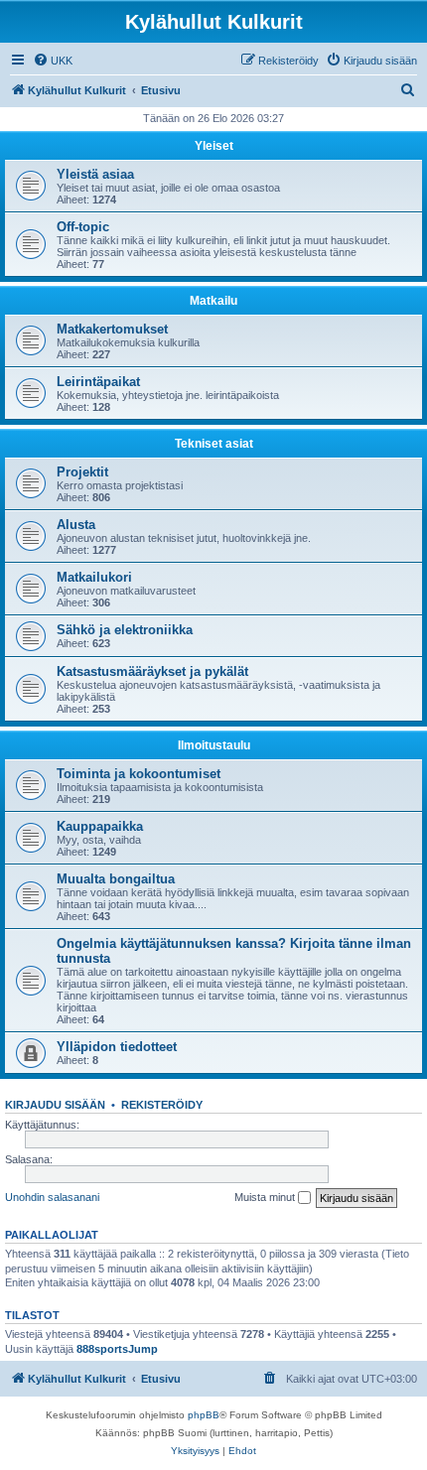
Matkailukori (94, 577)
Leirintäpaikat (98, 381)
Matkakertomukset (112, 329)
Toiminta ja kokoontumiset (138, 773)
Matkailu (213, 301)
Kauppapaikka (100, 826)
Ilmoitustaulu (214, 745)
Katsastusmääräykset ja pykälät (152, 671)
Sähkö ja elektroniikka (125, 629)
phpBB (203, 1414)
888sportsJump (117, 1349)
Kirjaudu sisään (55, 1105)
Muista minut (266, 1197)
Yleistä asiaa (95, 174)
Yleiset (214, 146)
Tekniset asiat (214, 444)
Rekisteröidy (162, 1105)
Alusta (76, 524)
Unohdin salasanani (52, 1197)
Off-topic (83, 226)
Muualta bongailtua (116, 878)
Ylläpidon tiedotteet (117, 1046)
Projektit (82, 472)
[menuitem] (52, 60)
